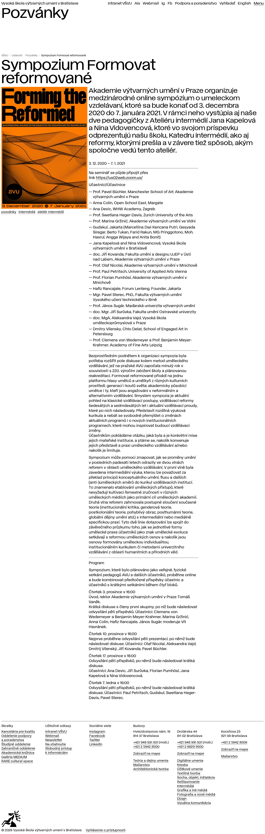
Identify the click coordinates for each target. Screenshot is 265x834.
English (244, 3)
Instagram (97, 731)
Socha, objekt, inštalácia (196, 777)
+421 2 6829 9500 (190, 746)
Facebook (97, 736)
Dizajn (181, 798)
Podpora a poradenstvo (196, 3)
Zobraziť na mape (146, 753)
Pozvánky (32, 55)
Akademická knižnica (17, 752)
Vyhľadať (227, 3)
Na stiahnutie (55, 744)
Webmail (151, 3)
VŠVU (4, 55)
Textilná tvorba (188, 773)
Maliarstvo (141, 765)
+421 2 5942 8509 (234, 742)
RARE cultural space (17, 761)
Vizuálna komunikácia (194, 803)
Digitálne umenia (190, 760)
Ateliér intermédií (51, 212)
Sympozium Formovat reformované (63, 55)
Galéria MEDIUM (14, 757)
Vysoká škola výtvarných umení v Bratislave (39, 3)
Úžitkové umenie (190, 769)
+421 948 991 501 (189, 742)
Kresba (182, 765)
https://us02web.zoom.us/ (119, 178)
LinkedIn (95, 744)
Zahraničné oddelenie (18, 748)
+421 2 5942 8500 (146, 746)
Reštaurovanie (188, 781)
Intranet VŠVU (120, 3)
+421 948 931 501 (145, 742)
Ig (163, 3)
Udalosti (17, 55)
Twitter (94, 740)
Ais (137, 3)
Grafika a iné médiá (192, 790)
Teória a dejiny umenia (150, 760)
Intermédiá (26, 212)
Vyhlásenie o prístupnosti (105, 830)
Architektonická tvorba (151, 769)
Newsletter (53, 740)
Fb (170, 3)
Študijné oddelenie (16, 744)
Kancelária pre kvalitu (18, 731)
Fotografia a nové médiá (196, 794)
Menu (259, 3)
